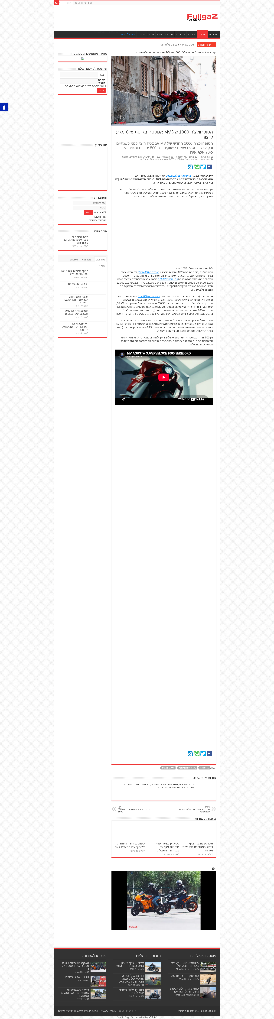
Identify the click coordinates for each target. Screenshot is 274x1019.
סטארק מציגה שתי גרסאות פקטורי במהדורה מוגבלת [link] (167, 847)
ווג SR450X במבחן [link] (78, 284)
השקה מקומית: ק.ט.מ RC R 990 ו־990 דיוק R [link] (74, 272)
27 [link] (177, 995)
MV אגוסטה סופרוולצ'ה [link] (187, 768)
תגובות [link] (74, 259)
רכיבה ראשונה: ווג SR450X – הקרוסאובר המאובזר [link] (76, 299)
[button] (213, 868)
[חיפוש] (56, 2)
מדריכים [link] (181, 34)
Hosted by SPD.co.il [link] (86, 1011)
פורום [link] (151, 34)
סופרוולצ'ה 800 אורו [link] (149, 296)
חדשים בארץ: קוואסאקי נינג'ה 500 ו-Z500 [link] (134, 809)
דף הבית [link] (213, 34)
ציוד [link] (160, 34)
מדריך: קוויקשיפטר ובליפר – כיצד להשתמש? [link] (194, 809)
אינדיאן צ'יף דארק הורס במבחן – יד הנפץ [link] (129, 964)
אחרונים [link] (100, 259)
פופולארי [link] (86, 259)
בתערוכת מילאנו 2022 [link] (178, 175)
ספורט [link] (170, 34)
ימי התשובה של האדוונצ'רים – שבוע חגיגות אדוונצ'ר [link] (74, 327)
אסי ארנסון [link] (205, 157)
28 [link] (180, 979)
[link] (4, 107)
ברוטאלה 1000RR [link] (168, 279)
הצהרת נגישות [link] (65, 1011)
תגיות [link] (102, 266)
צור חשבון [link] (100, 216)
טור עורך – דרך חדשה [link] (185, 975)
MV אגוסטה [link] (204, 768)
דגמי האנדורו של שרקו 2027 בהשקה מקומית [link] (76, 312)
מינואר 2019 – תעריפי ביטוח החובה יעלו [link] (184, 964)
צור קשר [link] (142, 34)
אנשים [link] (192, 34)
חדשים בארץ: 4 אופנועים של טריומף (177, 44)
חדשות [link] (200, 52)
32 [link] (177, 969)
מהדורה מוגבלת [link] (168, 768)
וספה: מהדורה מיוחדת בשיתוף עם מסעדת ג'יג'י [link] (130, 845)
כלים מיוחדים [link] (136, 157)
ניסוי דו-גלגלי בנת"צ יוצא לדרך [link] (131, 991)
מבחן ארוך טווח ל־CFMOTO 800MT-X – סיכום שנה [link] (75, 240)
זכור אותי (98, 212)
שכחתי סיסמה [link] (97, 220)
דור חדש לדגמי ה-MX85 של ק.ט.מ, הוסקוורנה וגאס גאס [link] (131, 978)
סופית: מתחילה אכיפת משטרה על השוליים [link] (184, 990)
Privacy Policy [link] (108, 1011)
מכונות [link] (203, 34)
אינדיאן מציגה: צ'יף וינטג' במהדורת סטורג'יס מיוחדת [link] (198, 847)
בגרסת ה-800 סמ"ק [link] (148, 272)
